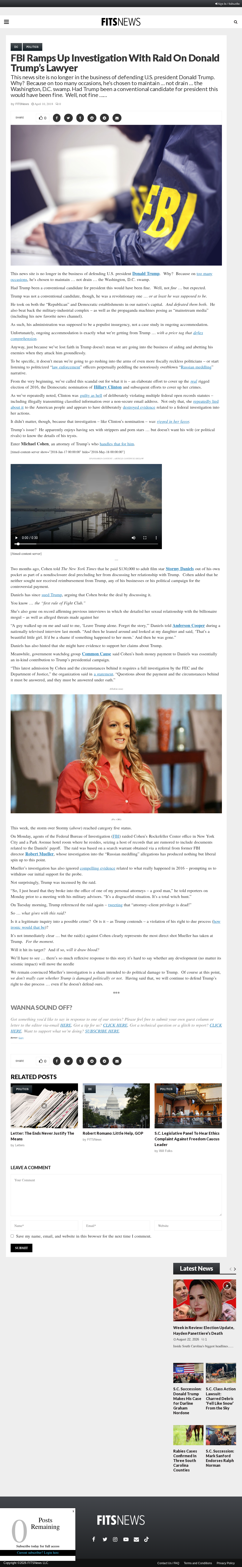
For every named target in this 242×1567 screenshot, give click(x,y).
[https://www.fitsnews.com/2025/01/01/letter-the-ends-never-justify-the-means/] (44, 1105)
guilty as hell (91, 395)
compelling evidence (97, 868)
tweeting (115, 904)
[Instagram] (118, 1539)
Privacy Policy (226, 1563)
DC (16, 46)
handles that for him (117, 443)
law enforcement (66, 367)
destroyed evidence (139, 407)
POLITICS (32, 46)
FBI (116, 836)
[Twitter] (108, 1539)
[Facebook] (97, 1539)
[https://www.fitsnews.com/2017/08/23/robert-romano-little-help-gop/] (116, 1105)
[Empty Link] (230, 1268)
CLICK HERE (115, 1025)
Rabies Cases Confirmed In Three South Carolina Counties (185, 1460)
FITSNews (22, 104)
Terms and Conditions (198, 1563)
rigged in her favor (173, 421)
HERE (65, 1025)
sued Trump (52, 594)
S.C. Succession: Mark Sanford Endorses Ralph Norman (220, 1458)
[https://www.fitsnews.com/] (121, 1520)
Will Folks (166, 1151)
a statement (103, 674)
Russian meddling (196, 367)
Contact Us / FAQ (168, 1563)
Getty (21, 1037)
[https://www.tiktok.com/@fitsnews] (147, 1539)
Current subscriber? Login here (38, 1552)
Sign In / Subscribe (229, 3)
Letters (20, 1145)
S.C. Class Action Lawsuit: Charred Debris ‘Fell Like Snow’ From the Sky (221, 1398)
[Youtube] (128, 1539)
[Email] (139, 1539)
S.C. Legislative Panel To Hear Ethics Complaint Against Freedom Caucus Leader (187, 1139)
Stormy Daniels (180, 568)
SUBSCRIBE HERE (102, 1031)
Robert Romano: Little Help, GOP (113, 1133)
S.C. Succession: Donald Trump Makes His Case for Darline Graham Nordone (187, 1401)
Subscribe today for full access (37, 1546)
